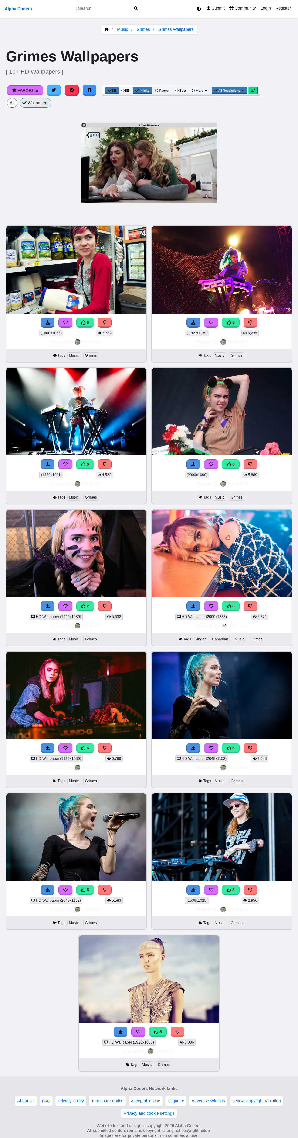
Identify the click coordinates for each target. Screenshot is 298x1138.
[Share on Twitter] (54, 90)
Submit (217, 8)
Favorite (27, 90)
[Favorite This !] (65, 606)
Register (283, 8)
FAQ (46, 1101)
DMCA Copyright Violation (256, 1101)
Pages (164, 90)
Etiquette (176, 1101)
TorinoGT (92, 342)
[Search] (136, 8)
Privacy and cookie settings (149, 1113)
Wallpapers (37, 103)
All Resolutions (229, 90)
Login (266, 8)
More (199, 90)
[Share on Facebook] (90, 90)
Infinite (144, 90)
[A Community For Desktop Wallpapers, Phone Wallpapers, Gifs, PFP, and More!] (107, 29)
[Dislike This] (105, 606)
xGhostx (238, 625)
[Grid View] (112, 90)
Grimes (143, 29)
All (12, 103)
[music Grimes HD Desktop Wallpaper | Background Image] (76, 595)
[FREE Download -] (48, 606)
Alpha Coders (18, 9)
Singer (200, 639)
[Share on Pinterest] (72, 90)
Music (122, 29)
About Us (25, 1101)
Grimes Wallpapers (176, 29)
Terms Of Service (107, 1101)
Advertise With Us (208, 1101)
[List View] (125, 90)
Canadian (220, 639)
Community (245, 8)
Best (182, 90)
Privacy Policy (71, 1101)
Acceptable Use (145, 1101)
